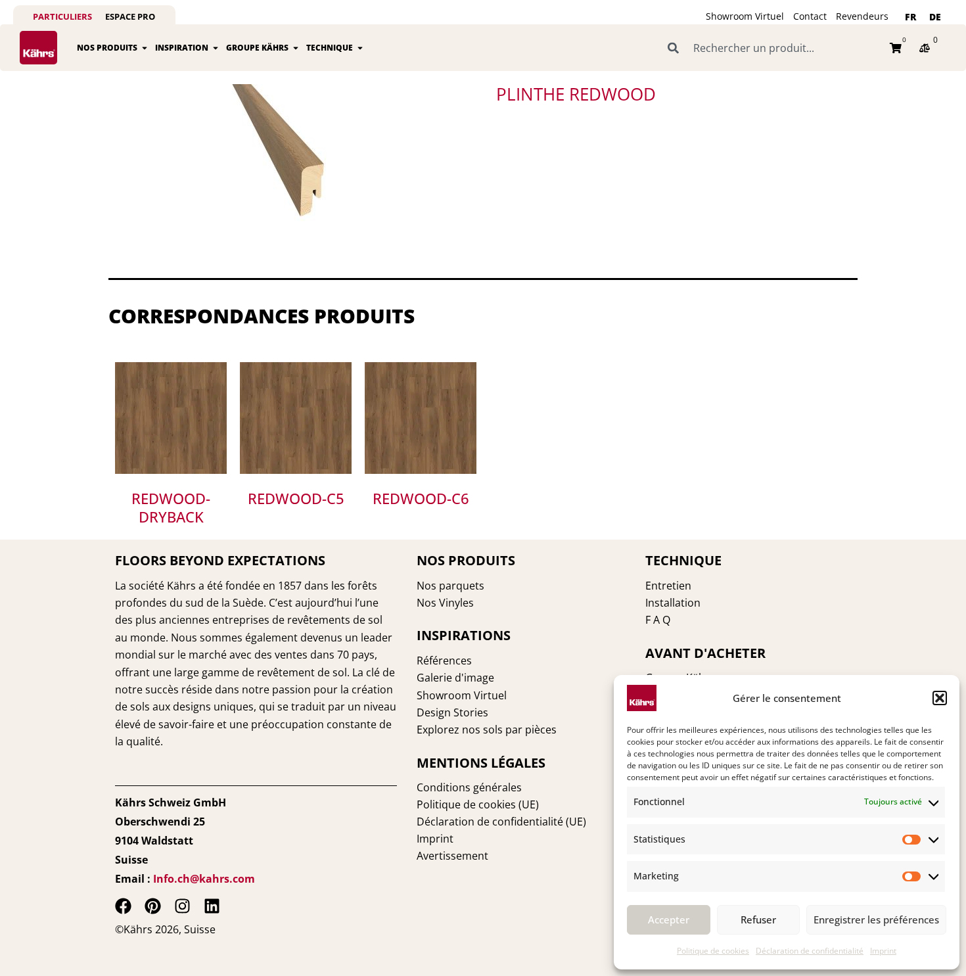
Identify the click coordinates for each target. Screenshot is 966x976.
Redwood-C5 (296, 498)
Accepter (668, 919)
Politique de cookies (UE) (478, 804)
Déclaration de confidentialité (809, 950)
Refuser (758, 919)
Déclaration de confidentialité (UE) (501, 821)
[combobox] (771, 48)
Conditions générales (469, 787)
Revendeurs (862, 16)
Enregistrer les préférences (876, 919)
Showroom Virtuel (745, 16)
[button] (939, 698)
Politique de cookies (713, 950)
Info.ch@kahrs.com (204, 878)
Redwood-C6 (421, 498)
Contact (810, 16)
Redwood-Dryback (170, 507)
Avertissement (452, 855)
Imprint (883, 950)
